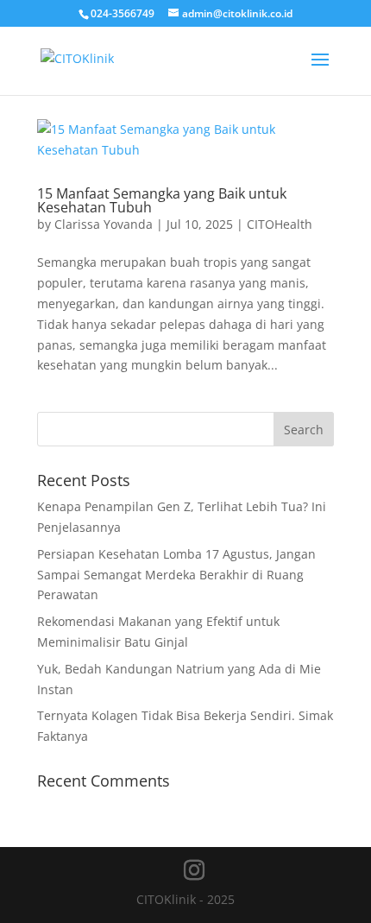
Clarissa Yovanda (103, 224)
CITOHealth (279, 224)
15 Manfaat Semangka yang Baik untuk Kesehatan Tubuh (161, 200)
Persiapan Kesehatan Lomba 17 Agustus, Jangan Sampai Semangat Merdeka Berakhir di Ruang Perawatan (176, 575)
